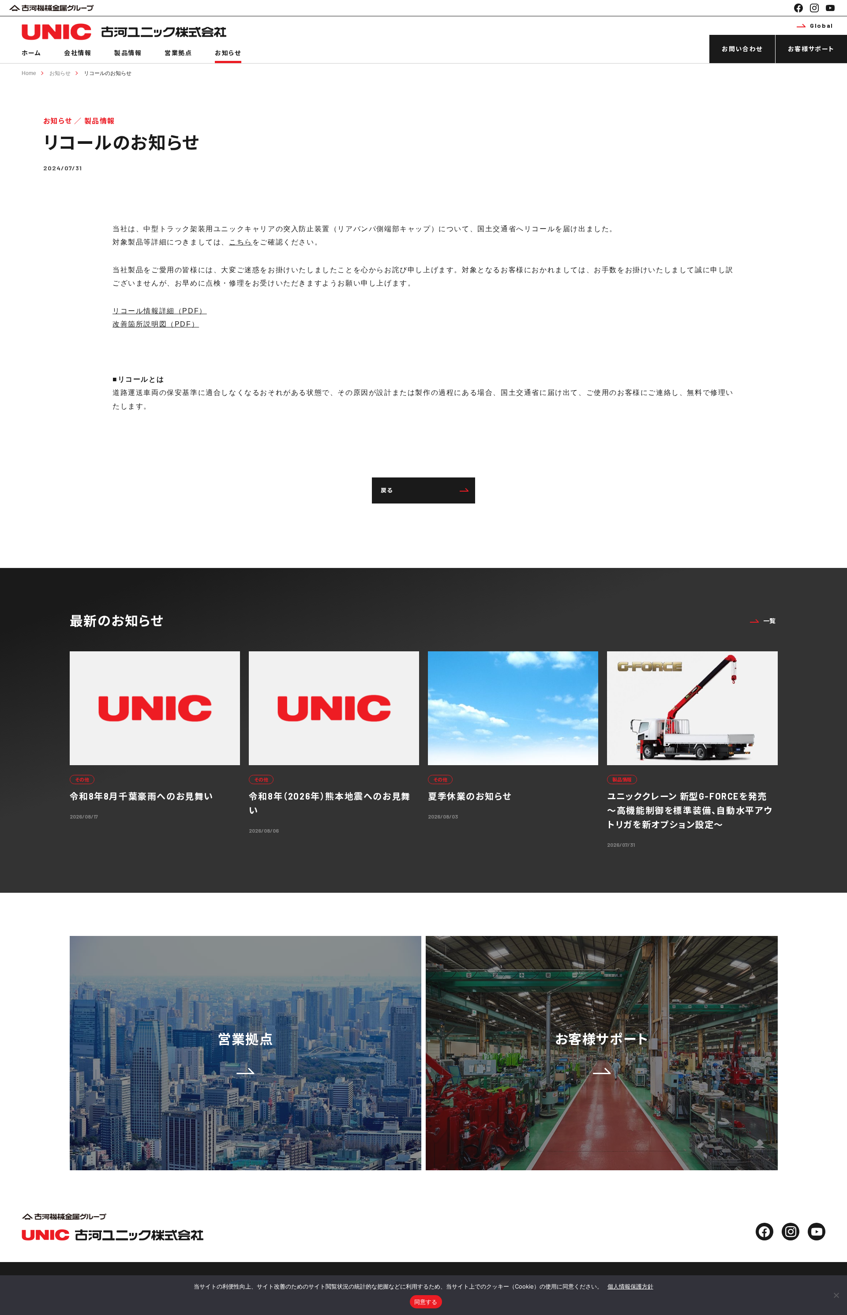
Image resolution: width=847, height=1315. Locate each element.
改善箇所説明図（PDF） (155, 324)
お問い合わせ (742, 49)
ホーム (31, 52)
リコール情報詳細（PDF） (159, 311)
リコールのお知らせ (107, 73)
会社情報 (77, 52)
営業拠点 (178, 52)
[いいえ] (836, 1295)
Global (821, 25)
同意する (426, 1301)
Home (29, 73)
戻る (387, 490)
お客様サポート (811, 49)
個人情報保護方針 (630, 1286)
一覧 (769, 620)
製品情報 (128, 52)
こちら (240, 242)
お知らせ (228, 52)
